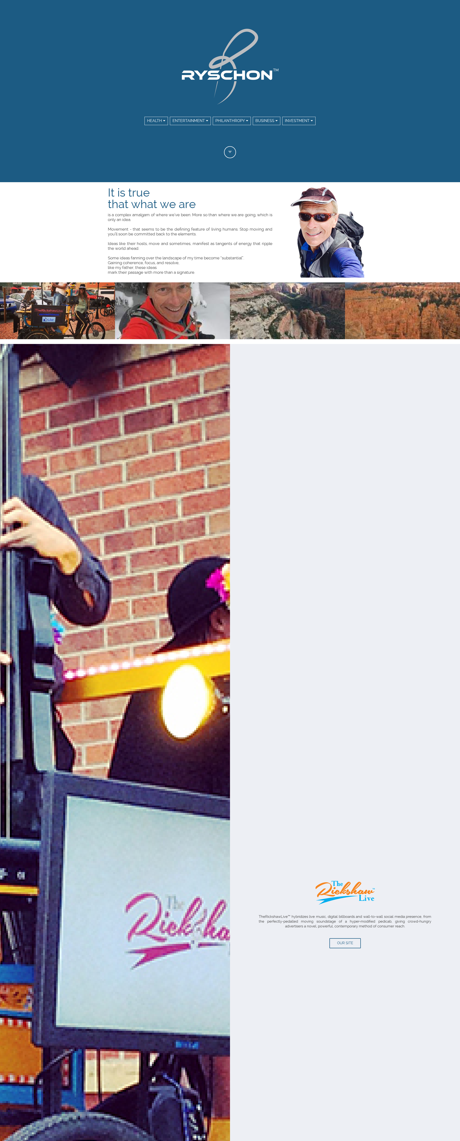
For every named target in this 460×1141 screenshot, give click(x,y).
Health (154, 120)
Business (264, 120)
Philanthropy (230, 120)
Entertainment (188, 120)
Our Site (345, 943)
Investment (297, 120)
